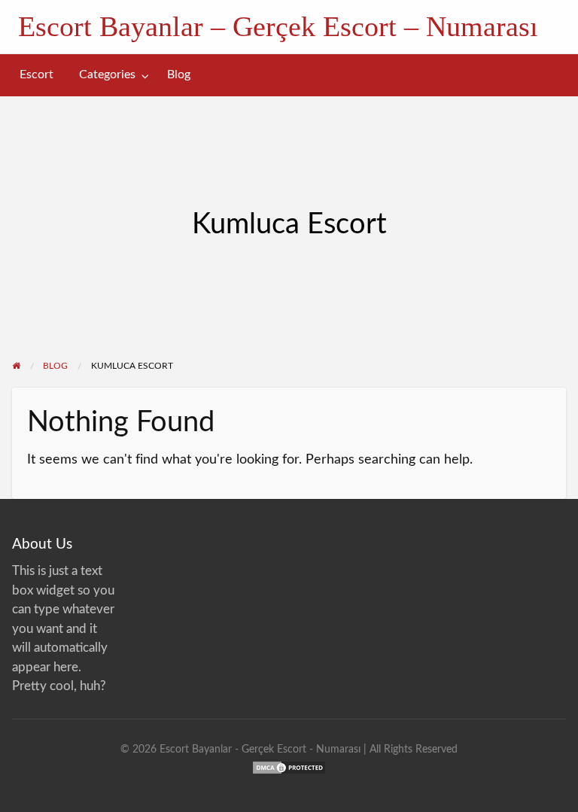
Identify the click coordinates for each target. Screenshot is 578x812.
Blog (178, 75)
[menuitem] (36, 75)
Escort (36, 75)
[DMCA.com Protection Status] (289, 766)
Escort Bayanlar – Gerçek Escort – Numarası (278, 26)
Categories (107, 75)
